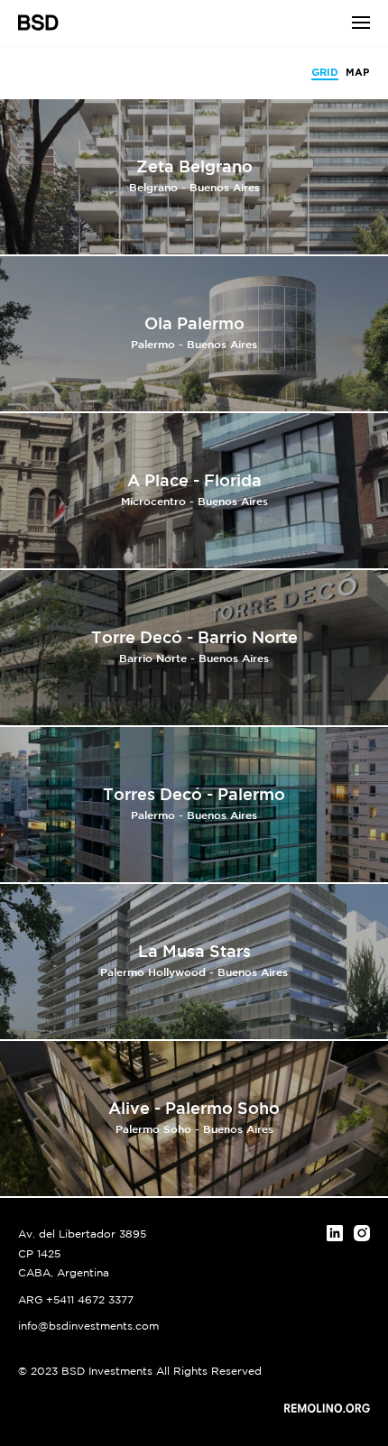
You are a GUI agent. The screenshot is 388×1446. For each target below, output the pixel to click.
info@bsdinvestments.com (88, 1326)
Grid (324, 73)
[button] (361, 23)
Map (358, 73)
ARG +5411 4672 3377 (76, 1300)
